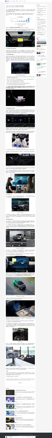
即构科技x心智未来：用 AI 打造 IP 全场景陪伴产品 (23, 424)
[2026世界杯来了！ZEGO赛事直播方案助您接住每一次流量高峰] (10, 406)
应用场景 (22, 7)
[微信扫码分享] (29, 437)
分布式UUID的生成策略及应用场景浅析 (41, 22)
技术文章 (26, 434)
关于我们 (32, 434)
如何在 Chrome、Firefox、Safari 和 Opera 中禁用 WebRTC (43, 50)
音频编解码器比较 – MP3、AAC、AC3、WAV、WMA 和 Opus (43, 53)
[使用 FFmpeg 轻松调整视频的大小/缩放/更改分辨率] (38, 64)
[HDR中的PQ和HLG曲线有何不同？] (38, 68)
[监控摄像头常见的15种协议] (38, 75)
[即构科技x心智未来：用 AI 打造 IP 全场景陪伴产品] (10, 427)
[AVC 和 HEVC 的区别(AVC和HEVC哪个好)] (38, 72)
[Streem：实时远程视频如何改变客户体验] (10, 413)
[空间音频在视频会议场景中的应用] (10, 392)
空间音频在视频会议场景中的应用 (20, 390)
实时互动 (20, 434)
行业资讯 (23, 434)
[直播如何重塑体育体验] (10, 420)
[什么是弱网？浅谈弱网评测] (38, 46)
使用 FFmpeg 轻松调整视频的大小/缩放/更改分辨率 (43, 64)
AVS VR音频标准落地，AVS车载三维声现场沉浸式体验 (24, 397)
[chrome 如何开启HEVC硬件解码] (38, 60)
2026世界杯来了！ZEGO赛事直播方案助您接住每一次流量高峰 (25, 405)
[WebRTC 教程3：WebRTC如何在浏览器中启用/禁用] (38, 56)
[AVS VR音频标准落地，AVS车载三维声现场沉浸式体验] (10, 399)
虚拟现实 (7, 7)
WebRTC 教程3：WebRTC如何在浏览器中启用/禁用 (43, 56)
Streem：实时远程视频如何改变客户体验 (21, 411)
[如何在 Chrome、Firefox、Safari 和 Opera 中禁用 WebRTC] (38, 49)
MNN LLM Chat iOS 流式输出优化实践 (41, 25)
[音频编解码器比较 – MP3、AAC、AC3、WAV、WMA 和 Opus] (38, 53)
